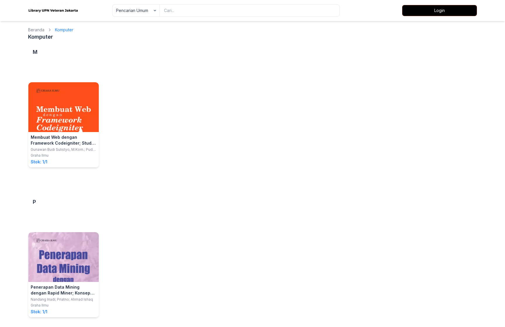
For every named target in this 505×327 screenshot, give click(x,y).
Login (439, 10)
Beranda (36, 29)
